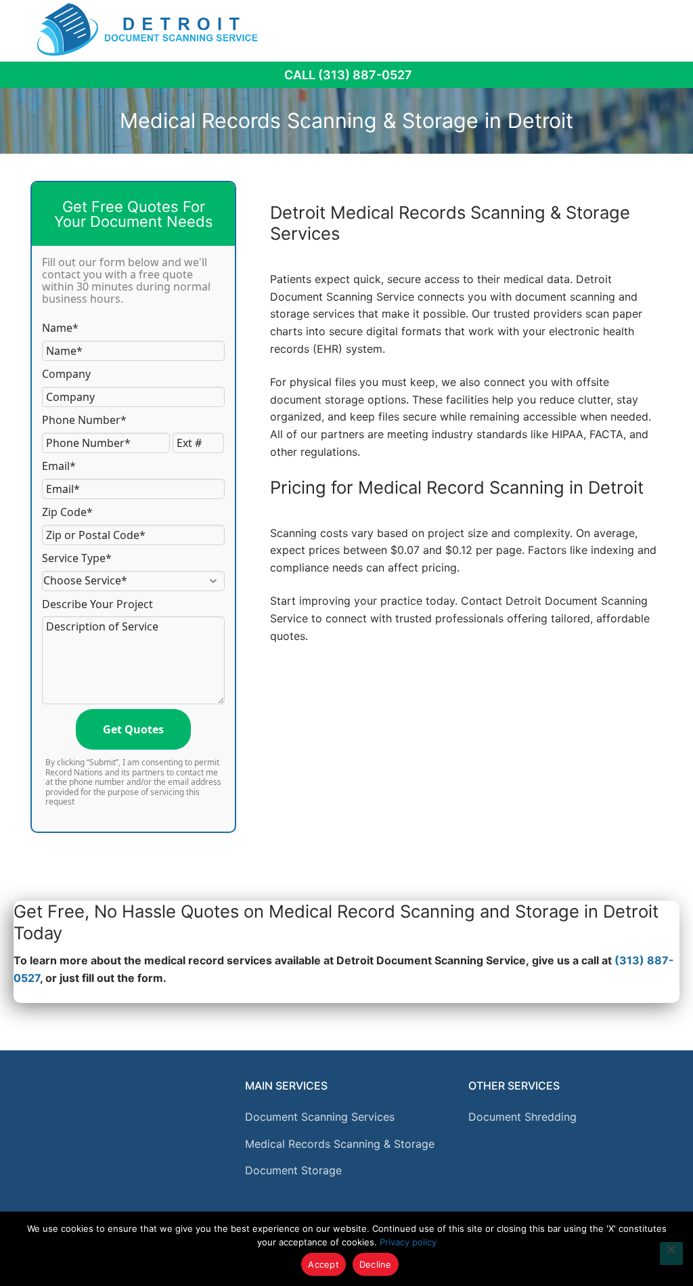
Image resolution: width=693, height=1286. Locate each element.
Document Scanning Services (320, 1116)
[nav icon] (653, 29)
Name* (60, 327)
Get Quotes (133, 729)
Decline (375, 1264)
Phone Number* (84, 419)
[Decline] (671, 1253)
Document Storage (293, 1170)
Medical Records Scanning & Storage (339, 1144)
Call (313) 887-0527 (348, 75)
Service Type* (77, 558)
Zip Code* (67, 512)
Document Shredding (522, 1116)
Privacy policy (408, 1242)
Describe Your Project (97, 604)
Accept (323, 1264)
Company (66, 373)
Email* (59, 465)
